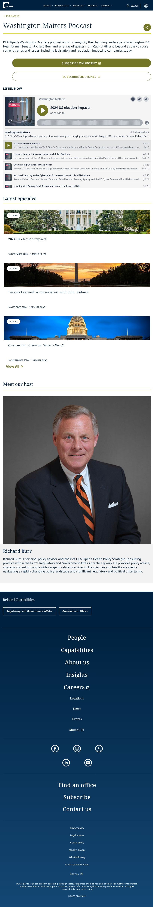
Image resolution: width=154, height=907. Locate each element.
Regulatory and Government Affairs (29, 611)
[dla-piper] (14, 5)
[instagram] (77, 748)
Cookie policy (77, 842)
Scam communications (77, 864)
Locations (77, 698)
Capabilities (62, 5)
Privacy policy (77, 828)
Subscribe (77, 797)
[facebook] (55, 748)
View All (12, 366)
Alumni (74, 730)
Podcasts (13, 16)
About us (78, 5)
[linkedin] (66, 762)
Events (77, 719)
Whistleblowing (77, 857)
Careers (105, 5)
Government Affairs (75, 611)
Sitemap (74, 873)
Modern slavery (77, 849)
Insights (92, 5)
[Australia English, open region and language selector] (146, 6)
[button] (138, 26)
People (47, 5)
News (77, 709)
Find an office (77, 785)
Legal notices (77, 835)
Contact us (77, 809)
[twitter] (99, 748)
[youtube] (88, 762)
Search (134, 6)
